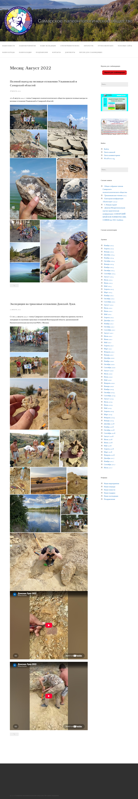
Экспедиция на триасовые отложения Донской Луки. (43, 304)
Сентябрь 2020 (109, 367)
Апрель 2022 (109, 317)
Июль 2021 (108, 336)
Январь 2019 (109, 421)
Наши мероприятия (27, 46)
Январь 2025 (109, 252)
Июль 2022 (108, 308)
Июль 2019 (108, 402)
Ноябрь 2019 (109, 389)
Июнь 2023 (108, 283)
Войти (106, 149)
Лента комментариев (112, 155)
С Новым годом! (110, 205)
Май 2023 (107, 286)
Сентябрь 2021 (109, 330)
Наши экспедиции (48, 46)
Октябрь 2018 (109, 430)
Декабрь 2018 (109, 424)
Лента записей (109, 152)
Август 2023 (108, 277)
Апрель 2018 (109, 449)
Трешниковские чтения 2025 (115, 195)
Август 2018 (108, 436)
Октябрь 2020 (109, 364)
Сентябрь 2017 (109, 464)
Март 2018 (108, 452)
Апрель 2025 (109, 249)
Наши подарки (109, 493)
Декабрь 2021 (109, 320)
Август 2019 (108, 399)
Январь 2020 (109, 386)
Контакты (56, 52)
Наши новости (8, 46)
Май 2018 (107, 446)
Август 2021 (108, 333)
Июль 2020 (108, 374)
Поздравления (42, 52)
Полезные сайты (125, 46)
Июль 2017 (108, 468)
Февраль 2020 (109, 383)
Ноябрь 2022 (109, 295)
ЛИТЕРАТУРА (88, 46)
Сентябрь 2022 (109, 302)
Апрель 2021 (109, 346)
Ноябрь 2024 (109, 258)
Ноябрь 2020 (109, 361)
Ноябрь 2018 (109, 427)
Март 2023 (108, 292)
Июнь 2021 (108, 339)
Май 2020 (107, 380)
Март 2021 (108, 349)
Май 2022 (107, 314)
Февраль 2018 (109, 455)
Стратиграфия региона (69, 46)
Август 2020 (108, 371)
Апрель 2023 (109, 289)
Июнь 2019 (108, 405)
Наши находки (25, 52)
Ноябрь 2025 (109, 245)
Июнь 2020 (108, 377)
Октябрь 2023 (109, 270)
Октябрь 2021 (109, 327)
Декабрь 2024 (109, 255)
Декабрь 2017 (109, 458)
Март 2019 (108, 414)
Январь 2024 (109, 264)
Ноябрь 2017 (109, 461)
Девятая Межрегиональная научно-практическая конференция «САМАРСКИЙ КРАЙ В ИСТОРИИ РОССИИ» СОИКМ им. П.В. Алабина (114, 214)
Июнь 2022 (108, 311)
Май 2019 (107, 408)
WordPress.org (109, 158)
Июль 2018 (108, 439)
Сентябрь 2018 (109, 433)
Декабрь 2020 (109, 358)
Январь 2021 (109, 355)
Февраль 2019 (109, 418)
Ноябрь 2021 (109, 324)
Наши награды (8, 52)
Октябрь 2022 (109, 299)
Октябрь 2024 (109, 261)
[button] (28, 117)
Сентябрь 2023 (109, 274)
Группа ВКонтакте (106, 46)
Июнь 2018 (108, 443)
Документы (70, 52)
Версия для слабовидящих (114, 72)
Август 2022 (108, 305)
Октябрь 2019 (109, 392)
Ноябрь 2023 (109, 267)
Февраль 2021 (109, 352)
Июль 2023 (108, 280)
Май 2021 (107, 342)
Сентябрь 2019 (109, 396)
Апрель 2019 (109, 411)
